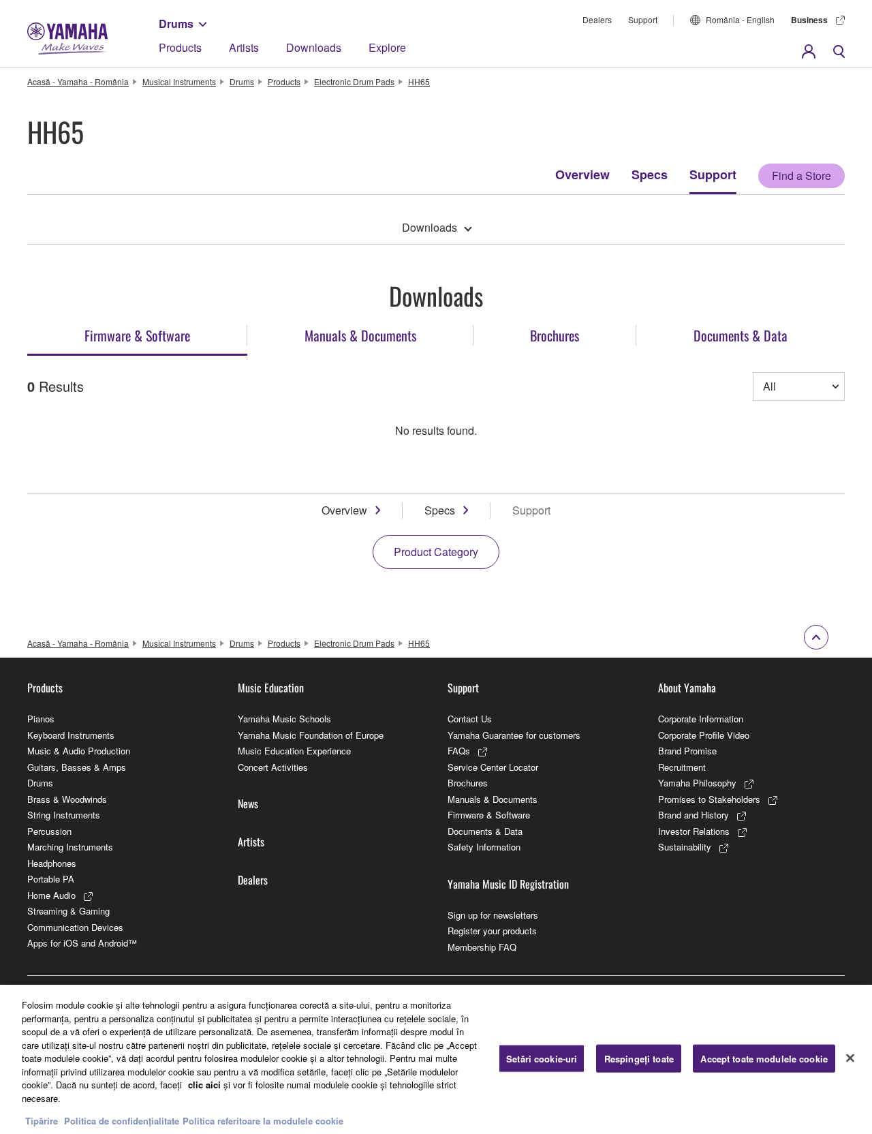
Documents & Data (485, 831)
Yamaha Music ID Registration (508, 884)
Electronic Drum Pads (354, 81)
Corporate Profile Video (703, 735)
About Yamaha (687, 687)
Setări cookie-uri (541, 1058)
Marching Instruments (70, 846)
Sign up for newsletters (493, 914)
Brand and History (693, 814)
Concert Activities (273, 767)
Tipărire (41, 1120)
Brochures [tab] (554, 335)
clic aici (204, 1084)
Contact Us (470, 718)
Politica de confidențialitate (121, 1120)
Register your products (492, 930)
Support (642, 19)
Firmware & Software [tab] (137, 335)
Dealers (597, 19)
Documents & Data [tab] (741, 335)
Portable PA (50, 878)
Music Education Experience (294, 750)
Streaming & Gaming (68, 910)
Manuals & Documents (493, 799)
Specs (650, 174)
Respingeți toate (639, 1058)
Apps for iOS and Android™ (82, 942)
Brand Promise (687, 750)
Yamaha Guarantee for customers (514, 735)
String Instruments (63, 814)
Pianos (40, 718)
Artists (244, 47)
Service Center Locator (493, 767)
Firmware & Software (489, 814)
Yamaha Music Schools (284, 718)
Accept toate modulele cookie (764, 1058)
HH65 (419, 81)
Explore (387, 47)
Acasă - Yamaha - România (78, 81)
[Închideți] (850, 1058)
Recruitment (682, 767)
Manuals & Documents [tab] (360, 335)
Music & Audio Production (78, 750)
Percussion (49, 831)
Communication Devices (75, 927)
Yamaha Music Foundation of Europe (311, 735)
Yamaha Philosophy (697, 782)
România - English (740, 19)
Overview (582, 174)
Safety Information (484, 846)
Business (809, 20)
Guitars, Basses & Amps (76, 767)
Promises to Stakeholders (709, 799)
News (248, 803)
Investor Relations (694, 831)
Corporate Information (700, 718)
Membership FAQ (482, 946)
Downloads (313, 47)
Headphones (51, 863)
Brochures (468, 782)
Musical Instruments (179, 81)
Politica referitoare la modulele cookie (263, 1120)
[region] (436, 1059)
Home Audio (51, 895)
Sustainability (684, 846)
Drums (176, 23)
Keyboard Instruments (70, 735)
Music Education (271, 687)
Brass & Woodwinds (67, 799)
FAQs (459, 750)
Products (180, 47)
